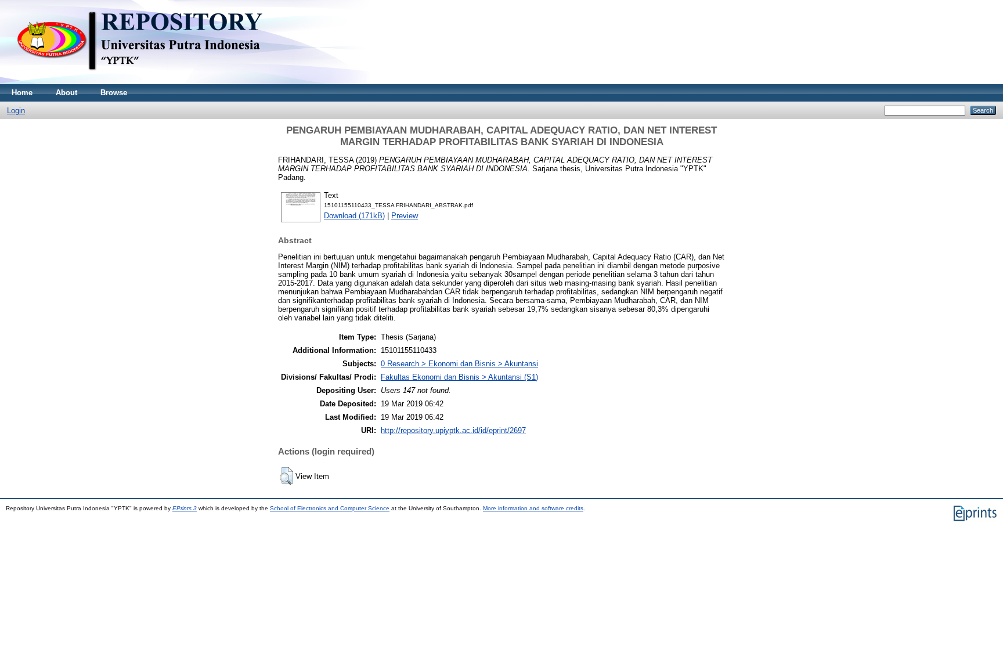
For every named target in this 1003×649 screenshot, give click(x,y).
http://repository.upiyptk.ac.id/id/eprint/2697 (453, 430)
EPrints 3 (184, 508)
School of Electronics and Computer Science (329, 508)
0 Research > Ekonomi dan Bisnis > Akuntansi (459, 363)
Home (22, 92)
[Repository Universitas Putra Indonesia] (151, 81)
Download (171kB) (354, 215)
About (66, 92)
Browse (113, 92)
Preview (404, 215)
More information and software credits (533, 508)
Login (16, 110)
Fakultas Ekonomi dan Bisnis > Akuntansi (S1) (459, 377)
